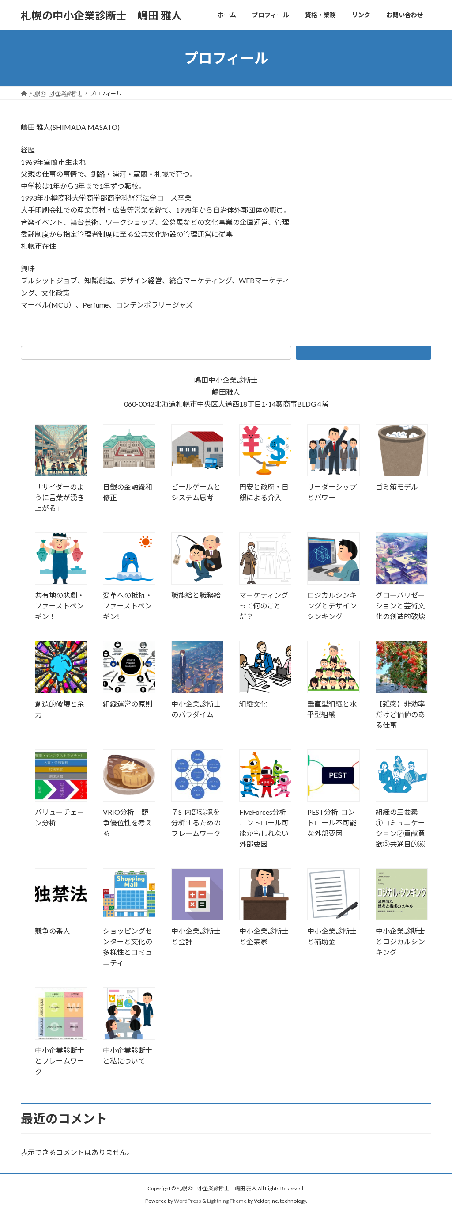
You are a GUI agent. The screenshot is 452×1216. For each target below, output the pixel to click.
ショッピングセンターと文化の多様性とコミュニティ (127, 947)
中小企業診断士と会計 (196, 936)
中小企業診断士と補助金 (332, 936)
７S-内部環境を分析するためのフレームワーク (196, 822)
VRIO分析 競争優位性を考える (127, 822)
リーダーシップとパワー (332, 492)
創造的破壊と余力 (59, 708)
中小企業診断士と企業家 (264, 936)
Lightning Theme (227, 1200)
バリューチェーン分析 (59, 817)
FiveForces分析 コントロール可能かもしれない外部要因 (265, 828)
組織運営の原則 (127, 703)
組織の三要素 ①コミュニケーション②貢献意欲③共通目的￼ (400, 828)
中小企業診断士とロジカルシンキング (400, 941)
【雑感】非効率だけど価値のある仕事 (400, 714)
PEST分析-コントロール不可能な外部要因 (332, 822)
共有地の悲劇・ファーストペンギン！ (59, 605)
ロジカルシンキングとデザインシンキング (332, 605)
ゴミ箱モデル (397, 487)
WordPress (187, 1200)
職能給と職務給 (196, 595)
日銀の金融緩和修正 (127, 492)
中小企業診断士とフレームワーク (59, 1060)
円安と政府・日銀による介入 (264, 492)
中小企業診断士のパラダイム (196, 708)
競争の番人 (52, 931)
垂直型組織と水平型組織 (332, 708)
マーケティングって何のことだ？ (263, 605)
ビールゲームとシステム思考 (196, 492)
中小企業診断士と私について (127, 1055)
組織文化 (253, 703)
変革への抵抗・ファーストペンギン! (127, 605)
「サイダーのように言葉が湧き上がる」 (59, 497)
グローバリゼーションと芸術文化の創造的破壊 (400, 605)
